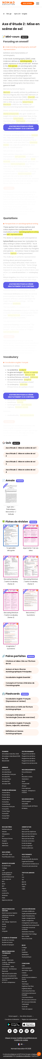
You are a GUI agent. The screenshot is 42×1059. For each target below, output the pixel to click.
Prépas (4, 888)
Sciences (5, 919)
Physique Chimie (7, 838)
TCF (23, 877)
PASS (3, 898)
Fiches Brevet (6, 804)
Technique (25, 984)
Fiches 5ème (6, 795)
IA (22, 774)
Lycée (23, 950)
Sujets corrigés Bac (28, 920)
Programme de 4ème (28, 758)
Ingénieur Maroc (27, 988)
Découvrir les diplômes (29, 831)
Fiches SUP (5, 818)
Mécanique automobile (9, 973)
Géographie (5, 834)
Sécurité (24, 981)
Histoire (4, 831)
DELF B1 (24, 882)
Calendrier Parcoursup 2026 (30, 925)
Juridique (25, 975)
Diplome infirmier (7, 900)
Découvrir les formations (29, 834)
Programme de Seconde (29, 763)
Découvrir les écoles (28, 838)
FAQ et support (26, 801)
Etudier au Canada (8, 940)
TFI (22, 875)
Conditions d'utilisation (12, 1019)
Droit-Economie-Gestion (9, 913)
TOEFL (23, 889)
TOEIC (23, 887)
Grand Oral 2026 (27, 939)
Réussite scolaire (27, 777)
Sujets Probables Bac (28, 916)
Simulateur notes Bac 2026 (10, 754)
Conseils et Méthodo (28, 911)
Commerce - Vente (8, 966)
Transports (5, 958)
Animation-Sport (27, 970)
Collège (4, 868)
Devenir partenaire (27, 848)
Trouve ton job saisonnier (29, 866)
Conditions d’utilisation (23, 1056)
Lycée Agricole (6, 879)
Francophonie (26, 788)
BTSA (3, 884)
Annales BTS (6, 777)
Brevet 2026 (5, 761)
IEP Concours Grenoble (29, 1002)
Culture (24, 973)
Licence (4, 891)
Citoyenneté (25, 784)
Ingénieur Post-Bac (28, 986)
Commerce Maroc (27, 997)
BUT (3, 886)
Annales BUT (6, 781)
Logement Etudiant (28, 861)
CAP (3, 870)
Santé (4, 924)
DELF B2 (24, 884)
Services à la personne (9, 976)
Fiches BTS (5, 809)
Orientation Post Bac (28, 932)
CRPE (23, 966)
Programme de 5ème (28, 756)
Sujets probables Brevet (29, 913)
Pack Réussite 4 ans (8, 857)
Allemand (5, 845)
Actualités (25, 804)
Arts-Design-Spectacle (9, 922)
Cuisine (4, 955)
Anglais (4, 841)
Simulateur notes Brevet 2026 (11, 756)
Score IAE (24, 1007)
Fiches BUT (5, 813)
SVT (3, 836)
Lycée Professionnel (8, 877)
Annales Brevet (6, 772)
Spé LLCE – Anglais (20, 14)
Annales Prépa (6, 779)
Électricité (5, 971)
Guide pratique (26, 957)
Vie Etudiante (26, 857)
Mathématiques (7, 829)
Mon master (25, 936)
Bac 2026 (5, 758)
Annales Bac (6, 770)
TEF (23, 880)
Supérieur (25, 952)
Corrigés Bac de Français (30, 923)
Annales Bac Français (9, 774)
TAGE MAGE (25, 1004)
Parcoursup (25, 829)
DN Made (5, 895)
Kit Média (24, 808)
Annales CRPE (6, 784)
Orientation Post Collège (29, 934)
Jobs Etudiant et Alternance (30, 864)
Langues (4, 931)
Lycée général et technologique (7, 873)
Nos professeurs (27, 772)
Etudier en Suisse (7, 942)
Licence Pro (5, 893)
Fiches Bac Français (8, 806)
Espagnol (5, 843)
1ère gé (8, 14)
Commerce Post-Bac (28, 991)
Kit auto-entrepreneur (8, 982)
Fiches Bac (5, 802)
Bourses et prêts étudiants (30, 859)
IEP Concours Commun (29, 1000)
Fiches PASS (5, 816)
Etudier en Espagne (8, 945)
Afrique (24, 786)
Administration (26, 968)
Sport (23, 781)
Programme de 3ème (28, 761)
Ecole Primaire (6, 866)
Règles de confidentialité (29, 1019)
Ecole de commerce (28, 841)
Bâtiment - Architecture (9, 969)
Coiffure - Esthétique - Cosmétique (9, 963)
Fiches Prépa (6, 811)
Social (4, 926)
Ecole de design (27, 843)
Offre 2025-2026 (7, 854)
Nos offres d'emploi (26, 1016)
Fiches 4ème (6, 797)
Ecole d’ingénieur (27, 845)
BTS (3, 881)
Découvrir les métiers (28, 836)
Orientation (25, 779)
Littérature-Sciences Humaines (8, 916)
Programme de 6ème (28, 754)
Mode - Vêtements (7, 960)
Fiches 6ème (6, 792)
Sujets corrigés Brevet (28, 918)
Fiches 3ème (6, 799)
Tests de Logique (27, 1009)
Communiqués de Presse (30, 806)
